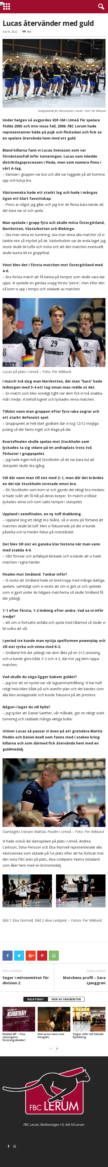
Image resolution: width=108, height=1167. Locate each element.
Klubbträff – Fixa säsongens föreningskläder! (14, 1037)
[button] (100, 6)
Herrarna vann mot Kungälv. (51, 1035)
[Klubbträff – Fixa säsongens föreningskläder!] (19, 1019)
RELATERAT (35, 999)
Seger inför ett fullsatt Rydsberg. (88, 1035)
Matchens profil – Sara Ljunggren (84, 980)
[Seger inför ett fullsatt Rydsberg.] (89, 1019)
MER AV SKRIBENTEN (66, 999)
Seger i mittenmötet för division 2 (26, 980)
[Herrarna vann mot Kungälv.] (54, 1019)
